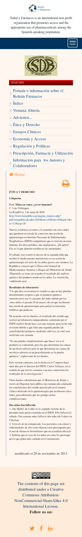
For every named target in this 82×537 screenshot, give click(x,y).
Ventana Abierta (26, 110)
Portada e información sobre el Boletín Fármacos (38, 93)
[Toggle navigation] (73, 43)
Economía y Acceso (29, 138)
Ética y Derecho (26, 124)
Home (19, 174)
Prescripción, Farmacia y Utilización (43, 153)
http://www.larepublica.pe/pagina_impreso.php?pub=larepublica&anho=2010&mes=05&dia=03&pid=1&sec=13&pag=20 (40, 219)
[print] (66, 184)
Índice (18, 103)
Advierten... (22, 117)
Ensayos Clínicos (27, 131)
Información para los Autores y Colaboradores (39, 162)
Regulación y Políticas (31, 145)
